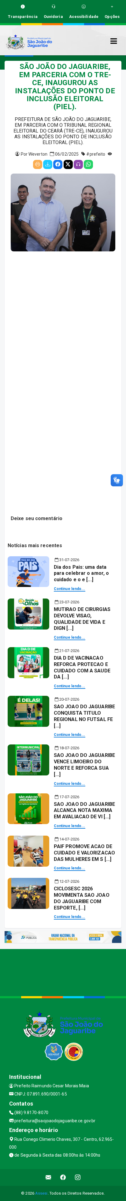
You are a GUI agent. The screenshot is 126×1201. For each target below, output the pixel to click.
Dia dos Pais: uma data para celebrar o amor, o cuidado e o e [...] (81, 573)
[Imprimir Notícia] (37, 164)
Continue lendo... (69, 589)
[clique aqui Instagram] (77, 1177)
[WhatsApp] (88, 164)
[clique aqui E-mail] (48, 1177)
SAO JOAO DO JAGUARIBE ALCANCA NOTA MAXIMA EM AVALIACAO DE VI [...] (84, 810)
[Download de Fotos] (47, 164)
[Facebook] (57, 164)
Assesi (41, 1193)
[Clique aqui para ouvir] (78, 164)
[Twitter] (68, 164)
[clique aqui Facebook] (63, 1177)
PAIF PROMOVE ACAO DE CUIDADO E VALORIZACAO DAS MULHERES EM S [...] (84, 853)
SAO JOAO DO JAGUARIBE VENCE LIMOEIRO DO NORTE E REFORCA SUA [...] (84, 764)
